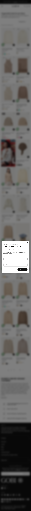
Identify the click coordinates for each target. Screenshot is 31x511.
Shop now (22, 269)
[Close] (27, 243)
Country (5, 256)
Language (5, 262)
